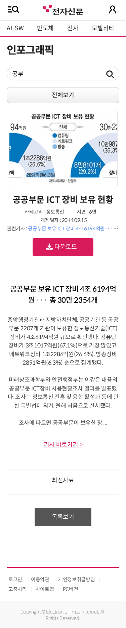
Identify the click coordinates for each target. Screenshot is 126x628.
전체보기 (63, 95)
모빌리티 (103, 28)
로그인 (15, 579)
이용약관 (40, 579)
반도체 (45, 28)
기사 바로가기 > (63, 444)
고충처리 (17, 589)
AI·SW (15, 28)
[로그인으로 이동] (112, 9)
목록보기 (63, 517)
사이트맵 (45, 589)
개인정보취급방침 (76, 579)
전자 (72, 28)
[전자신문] (63, 9)
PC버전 (70, 589)
